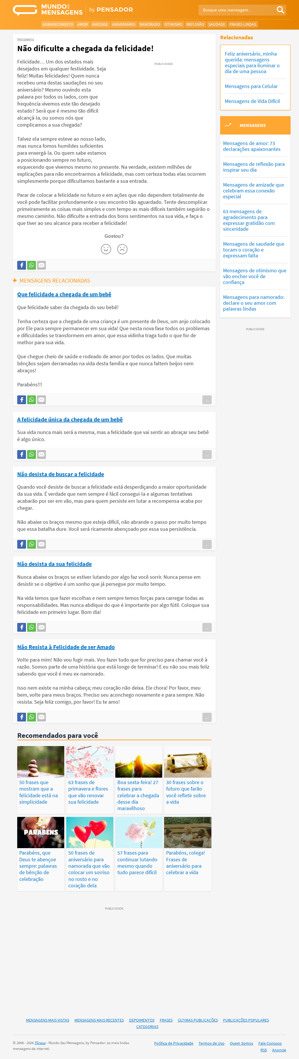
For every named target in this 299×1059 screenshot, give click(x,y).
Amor (82, 24)
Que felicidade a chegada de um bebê (64, 293)
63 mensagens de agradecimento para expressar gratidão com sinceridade (249, 220)
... (207, 400)
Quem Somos (241, 1043)
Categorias (147, 1026)
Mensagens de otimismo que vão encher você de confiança (254, 276)
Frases (166, 1020)
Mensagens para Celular (251, 86)
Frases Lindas (243, 24)
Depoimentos (141, 1020)
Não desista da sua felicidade (54, 563)
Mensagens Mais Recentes (99, 1020)
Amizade (100, 24)
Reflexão (195, 24)
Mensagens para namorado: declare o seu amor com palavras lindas (253, 303)
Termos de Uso (212, 1043)
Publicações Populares (246, 1020)
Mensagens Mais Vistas (47, 1020)
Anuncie (279, 1050)
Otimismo (173, 24)
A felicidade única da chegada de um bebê (70, 419)
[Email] (41, 265)
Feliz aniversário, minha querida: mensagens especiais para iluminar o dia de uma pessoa (252, 62)
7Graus (40, 1042)
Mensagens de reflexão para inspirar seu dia (254, 167)
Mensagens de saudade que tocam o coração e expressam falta (253, 249)
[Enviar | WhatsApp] (31, 265)
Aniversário (123, 24)
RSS (263, 1050)
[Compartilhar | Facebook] (21, 265)
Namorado (150, 24)
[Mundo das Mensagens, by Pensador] (79, 10)
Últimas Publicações (198, 1020)
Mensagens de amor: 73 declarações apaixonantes (252, 146)
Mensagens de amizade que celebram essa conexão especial (253, 190)
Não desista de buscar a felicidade (60, 473)
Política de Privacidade (173, 1043)
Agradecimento (58, 24)
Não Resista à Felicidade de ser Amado (66, 646)
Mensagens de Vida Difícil (252, 101)
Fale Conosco (270, 1043)
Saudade (216, 24)
